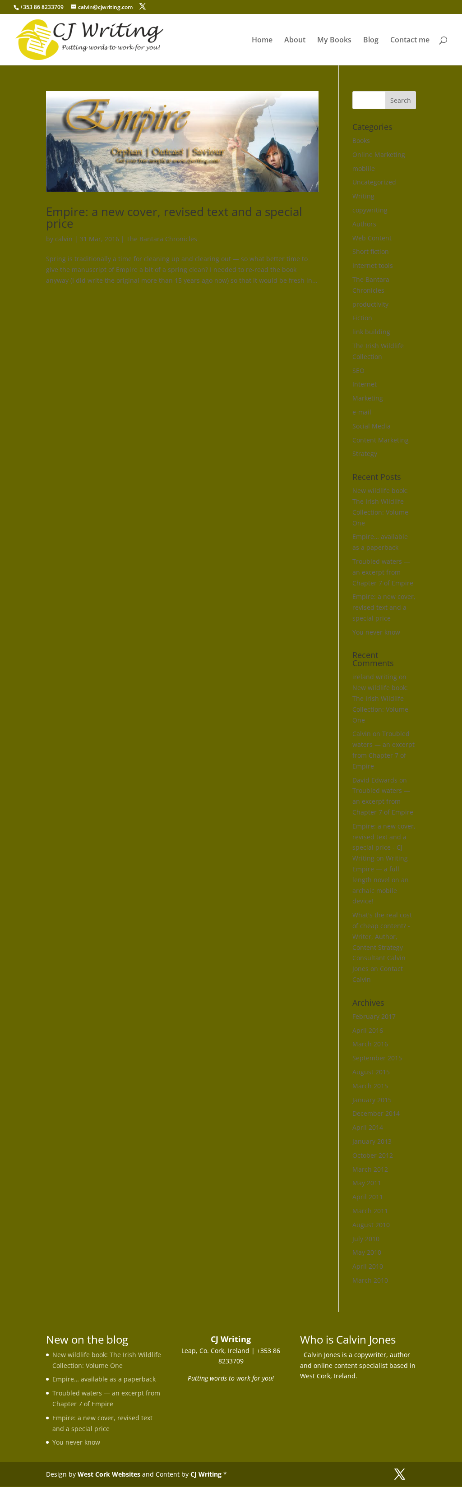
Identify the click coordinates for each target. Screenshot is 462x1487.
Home (262, 41)
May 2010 (366, 1252)
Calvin (361, 733)
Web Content (372, 238)
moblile (363, 168)
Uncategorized (374, 182)
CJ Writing (206, 1474)
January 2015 (372, 1100)
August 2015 (371, 1072)
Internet (364, 384)
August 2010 (371, 1224)
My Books (334, 41)
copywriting (370, 210)
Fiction (362, 317)
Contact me (410, 41)
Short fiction (370, 251)
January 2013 (372, 1141)
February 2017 (374, 1016)
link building (371, 331)
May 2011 (366, 1183)
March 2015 (370, 1086)
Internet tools (372, 265)
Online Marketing (378, 154)
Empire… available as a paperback (104, 1379)
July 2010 (365, 1238)
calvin (64, 239)
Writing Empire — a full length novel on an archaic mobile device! (380, 879)
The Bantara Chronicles (161, 239)
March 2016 (370, 1044)
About (294, 41)
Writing (363, 196)
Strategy (364, 453)
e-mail (361, 412)
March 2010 (370, 1280)
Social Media (371, 426)
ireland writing (374, 676)
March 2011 (370, 1210)
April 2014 (367, 1127)
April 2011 (367, 1196)
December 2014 (376, 1113)
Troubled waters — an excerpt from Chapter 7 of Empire (382, 572)
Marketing (367, 398)
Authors (364, 224)
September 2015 (377, 1058)
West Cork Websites (109, 1474)
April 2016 (367, 1030)
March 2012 (370, 1169)
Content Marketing (380, 440)
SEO (358, 370)
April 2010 (367, 1266)
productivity (370, 304)
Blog (371, 41)
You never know (376, 632)
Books (361, 140)
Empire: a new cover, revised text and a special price (174, 217)
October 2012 (372, 1155)
